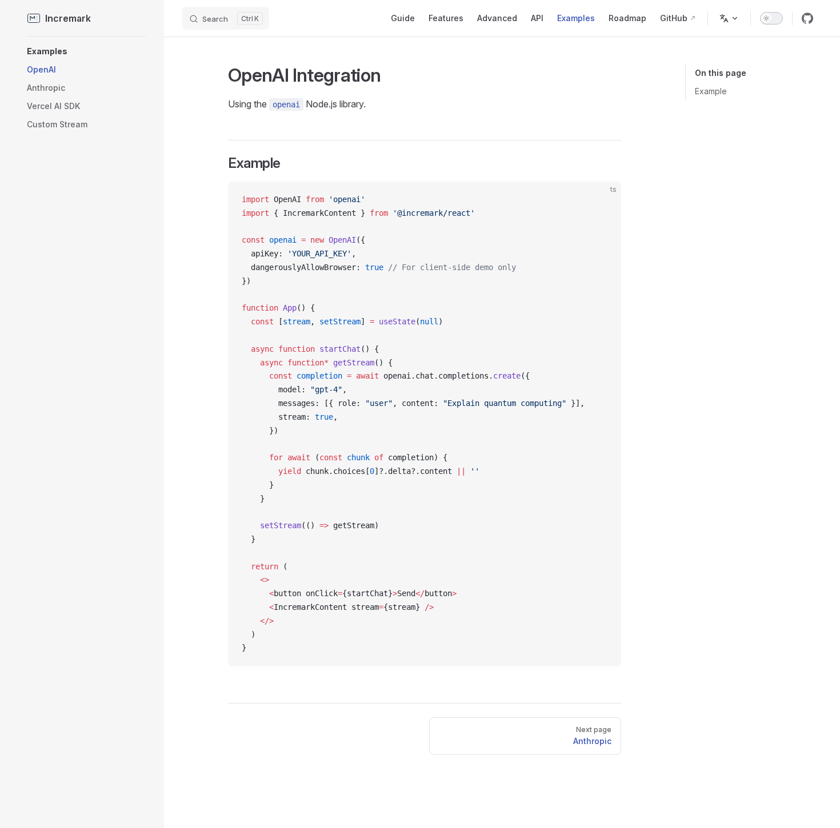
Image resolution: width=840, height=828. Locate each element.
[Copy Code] (602, 199)
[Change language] (729, 18)
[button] (86, 51)
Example (711, 91)
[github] (807, 18)
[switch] (771, 18)
